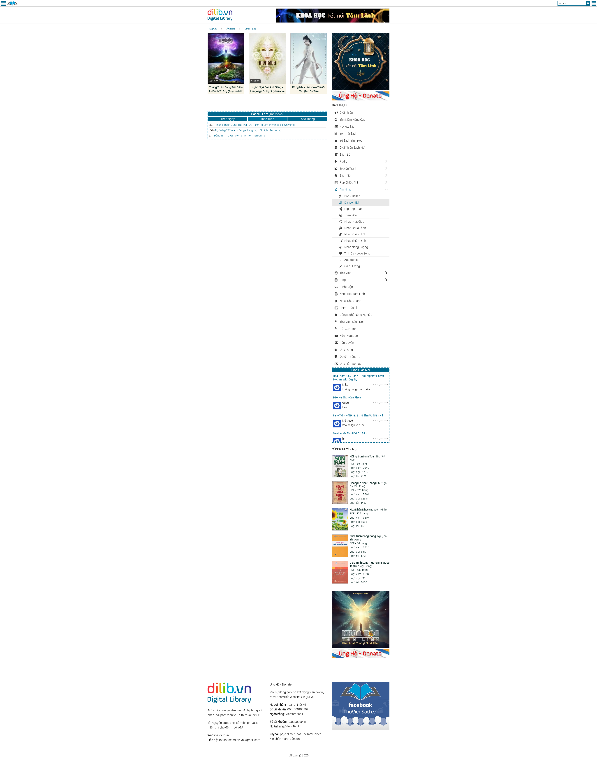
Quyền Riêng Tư (350, 356)
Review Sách (348, 126)
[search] (588, 3)
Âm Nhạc (231, 29)
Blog (343, 279)
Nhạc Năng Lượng (356, 247)
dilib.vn (224, 735)
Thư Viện (345, 272)
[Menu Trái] (3, 5)
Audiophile (351, 259)
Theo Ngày (228, 119)
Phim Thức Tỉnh (350, 307)
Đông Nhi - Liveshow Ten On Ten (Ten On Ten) (240, 135)
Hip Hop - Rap (353, 208)
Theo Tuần (267, 119)
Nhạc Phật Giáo (354, 221)
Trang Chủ (212, 29)
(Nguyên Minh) (368, 509)
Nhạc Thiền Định (355, 240)
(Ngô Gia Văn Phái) (368, 484)
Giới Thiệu (346, 112)
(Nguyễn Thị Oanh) (368, 537)
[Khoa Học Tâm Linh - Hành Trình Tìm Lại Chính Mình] (360, 647)
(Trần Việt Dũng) (369, 564)
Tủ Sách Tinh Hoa (351, 140)
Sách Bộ (345, 154)
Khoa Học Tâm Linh (352, 293)
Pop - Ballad (352, 196)
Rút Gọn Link (348, 328)
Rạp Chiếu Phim (350, 182)
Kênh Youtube (349, 335)
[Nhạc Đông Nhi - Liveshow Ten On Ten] (308, 58)
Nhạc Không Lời (354, 234)
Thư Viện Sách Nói (352, 321)
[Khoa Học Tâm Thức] (332, 21)
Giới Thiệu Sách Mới (352, 147)
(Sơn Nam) (368, 458)
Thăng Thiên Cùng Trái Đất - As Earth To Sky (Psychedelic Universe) (226, 91)
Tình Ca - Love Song (357, 253)
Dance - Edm (250, 29)
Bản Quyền (347, 342)
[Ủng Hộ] (360, 99)
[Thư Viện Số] (12, 5)
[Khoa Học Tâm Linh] (360, 89)
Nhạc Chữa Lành (355, 227)
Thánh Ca (350, 215)
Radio (343, 161)
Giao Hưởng (352, 266)
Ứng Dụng (346, 349)
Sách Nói (345, 175)
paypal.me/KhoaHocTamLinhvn (300, 734)
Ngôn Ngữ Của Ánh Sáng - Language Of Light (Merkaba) (248, 130)
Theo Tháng (307, 119)
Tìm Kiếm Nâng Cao (352, 119)
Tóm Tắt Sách (348, 133)
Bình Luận (346, 286)
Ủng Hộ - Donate (350, 363)
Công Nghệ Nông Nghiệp (356, 314)
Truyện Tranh (348, 168)
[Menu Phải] (593, 5)
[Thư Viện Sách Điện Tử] (360, 729)
